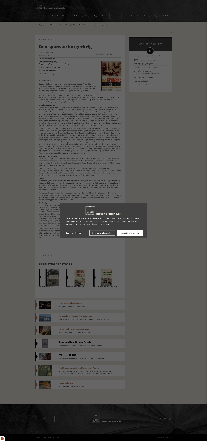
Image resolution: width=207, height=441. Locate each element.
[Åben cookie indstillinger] (2, 438)
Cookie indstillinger (74, 233)
